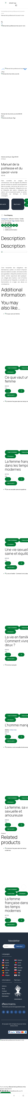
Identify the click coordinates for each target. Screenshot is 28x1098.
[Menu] (16, 5)
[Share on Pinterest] (9, 223)
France (22, 221)
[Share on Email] (8, 225)
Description (8, 228)
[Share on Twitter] (7, 223)
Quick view (11, 893)
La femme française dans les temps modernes (16, 904)
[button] (25, 69)
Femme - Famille (19, 219)
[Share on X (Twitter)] (2, 225)
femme (17, 221)
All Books (11, 219)
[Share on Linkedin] (10, 223)
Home (3, 11)
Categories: (5, 219)
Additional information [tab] (13, 292)
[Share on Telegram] (16, 225)
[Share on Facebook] (5, 225)
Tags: (13, 221)
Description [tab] (13, 238)
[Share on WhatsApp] (13, 225)
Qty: (6, 388)
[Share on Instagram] (8, 223)
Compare (11, 372)
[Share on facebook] (5, 223)
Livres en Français (6, 221)
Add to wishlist (12, 368)
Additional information (11, 230)
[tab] (16, 228)
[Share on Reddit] (11, 225)
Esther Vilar (13, 730)
